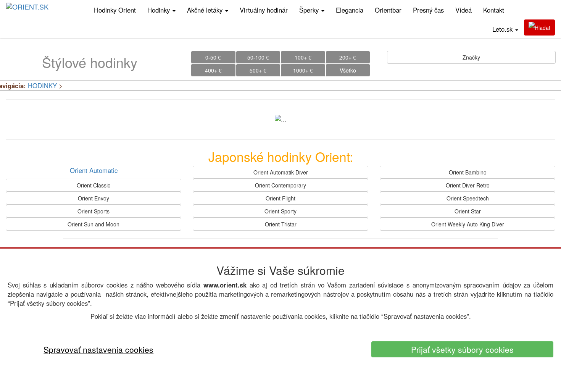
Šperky (310, 10)
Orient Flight (280, 198)
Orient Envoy (93, 198)
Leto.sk (503, 29)
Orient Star (468, 211)
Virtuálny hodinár (264, 10)
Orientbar (388, 10)
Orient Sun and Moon (93, 224)
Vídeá (463, 10)
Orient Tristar (281, 224)
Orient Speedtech (468, 198)
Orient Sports (93, 211)
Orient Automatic (94, 170)
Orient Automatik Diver (280, 172)
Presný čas (428, 10)
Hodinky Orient (115, 10)
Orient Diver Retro (468, 185)
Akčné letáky (205, 10)
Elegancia (349, 10)
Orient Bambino (468, 172)
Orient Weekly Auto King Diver (467, 224)
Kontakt (493, 10)
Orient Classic (93, 185)
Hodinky (159, 10)
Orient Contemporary (280, 185)
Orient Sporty (280, 211)
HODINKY (42, 85)
